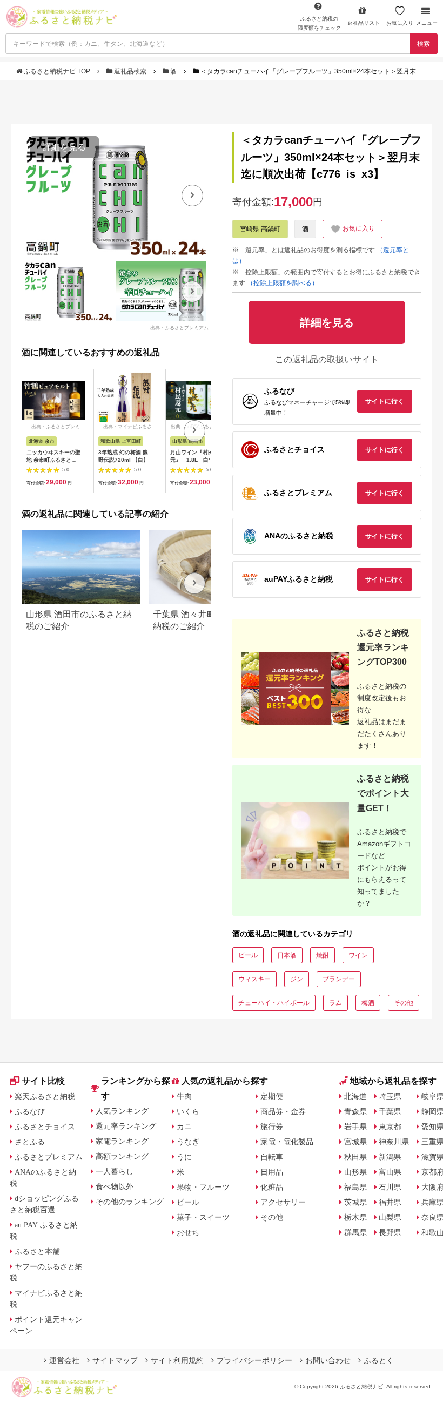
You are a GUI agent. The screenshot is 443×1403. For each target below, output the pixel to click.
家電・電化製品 (286, 1141)
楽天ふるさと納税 (45, 1096)
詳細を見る (64, 147)
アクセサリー (283, 1202)
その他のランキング (130, 1201)
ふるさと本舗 (37, 1251)
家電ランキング (122, 1141)
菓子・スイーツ (203, 1217)
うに (184, 1157)
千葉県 (390, 1111)
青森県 (355, 1111)
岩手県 (355, 1126)
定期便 (271, 1096)
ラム (335, 1003)
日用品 (271, 1172)
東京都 (390, 1126)
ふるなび (30, 1111)
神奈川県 (394, 1141)
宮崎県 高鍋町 (260, 229)
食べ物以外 (114, 1186)
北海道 (355, 1096)
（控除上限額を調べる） (282, 283)
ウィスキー (254, 979)
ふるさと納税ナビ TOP (57, 71)
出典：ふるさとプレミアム (179, 327)
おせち (188, 1232)
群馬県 (355, 1232)
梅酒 (367, 1003)
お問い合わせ (328, 1360)
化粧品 (271, 1187)
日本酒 (287, 955)
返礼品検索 (130, 71)
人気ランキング (122, 1111)
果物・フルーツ (203, 1187)
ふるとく (379, 1360)
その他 (403, 1003)
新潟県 (390, 1157)
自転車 (271, 1157)
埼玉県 (390, 1096)
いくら (188, 1111)
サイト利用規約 (177, 1360)
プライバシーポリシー (254, 1360)
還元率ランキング (126, 1126)
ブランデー (339, 979)
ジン (296, 979)
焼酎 (322, 955)
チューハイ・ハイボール (274, 1003)
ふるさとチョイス (45, 1126)
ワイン (358, 955)
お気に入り (399, 23)
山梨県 (390, 1217)
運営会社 (64, 1360)
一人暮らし (114, 1171)
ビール (248, 955)
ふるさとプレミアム (49, 1157)
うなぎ (188, 1141)
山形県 (355, 1172)
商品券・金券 (283, 1111)
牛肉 (184, 1096)
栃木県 (355, 1217)
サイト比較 (43, 1080)
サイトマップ (115, 1360)
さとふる (30, 1141)
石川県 (390, 1187)
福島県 (355, 1187)
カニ (184, 1126)
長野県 (390, 1232)
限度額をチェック (319, 23)
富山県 (390, 1172)
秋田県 (355, 1157)
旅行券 (271, 1126)
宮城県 (355, 1141)
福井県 (390, 1202)
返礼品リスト (363, 23)
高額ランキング (122, 1156)
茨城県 (355, 1202)
